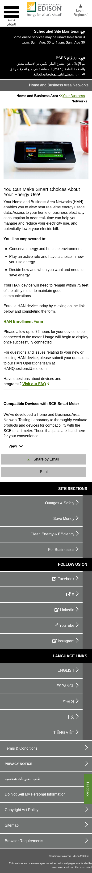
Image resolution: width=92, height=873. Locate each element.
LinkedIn (67, 610)
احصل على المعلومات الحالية (53, 74)
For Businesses (61, 550)
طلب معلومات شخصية (23, 779)
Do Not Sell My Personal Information (35, 794)
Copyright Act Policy (21, 810)
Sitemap (12, 825)
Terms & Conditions (21, 748)
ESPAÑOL (65, 686)
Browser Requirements (24, 841)
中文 (70, 717)
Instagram (66, 641)
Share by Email (46, 459)
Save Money (63, 519)
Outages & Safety (59, 503)
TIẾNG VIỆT (63, 733)
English (66, 670)
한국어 (68, 701)
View (12, 446)
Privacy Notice (18, 764)
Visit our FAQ (34, 384)
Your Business (74, 96)
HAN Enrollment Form (23, 321)
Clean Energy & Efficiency (52, 534)
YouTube (66, 625)
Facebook (66, 579)
